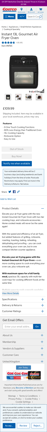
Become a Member (24, 387)
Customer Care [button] (11, 354)
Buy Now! (17, 156)
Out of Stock (17, 149)
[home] (10, 10)
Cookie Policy (31, 398)
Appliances (13, 27)
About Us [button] (8, 335)
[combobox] (22, 16)
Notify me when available (16, 163)
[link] (9, 191)
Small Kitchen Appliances (30, 27)
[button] (40, 16)
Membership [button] (9, 341)
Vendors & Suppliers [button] (13, 348)
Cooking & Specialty (12, 29)
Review (23, 425)
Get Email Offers (13, 320)
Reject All (39, 425)
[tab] (23, 335)
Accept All (10, 425)
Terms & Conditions (28, 396)
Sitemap (12, 396)
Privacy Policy (14, 398)
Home (4, 27)
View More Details (10, 293)
